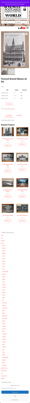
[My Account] (19, 28)
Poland (3, 323)
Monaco (3, 313)
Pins (2, 373)
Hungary (3, 292)
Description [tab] (9, 115)
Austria (3, 251)
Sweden (4, 347)
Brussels (13, 109)
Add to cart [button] (8, 145)
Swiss (3, 349)
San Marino (4, 334)
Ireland (3, 297)
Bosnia (3, 256)
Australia (3, 240)
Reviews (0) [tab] (19, 115)
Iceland (3, 295)
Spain (3, 344)
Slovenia (4, 342)
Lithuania (4, 305)
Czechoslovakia (5, 271)
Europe (2, 243)
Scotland (4, 336)
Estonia (3, 277)
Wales (3, 362)
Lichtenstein (4, 303)
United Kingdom (5, 357)
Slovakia (3, 339)
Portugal (3, 326)
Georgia (3, 284)
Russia (3, 331)
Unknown (4, 360)
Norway (3, 321)
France (3, 282)
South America (4, 376)
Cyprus (3, 266)
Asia (2, 238)
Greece (3, 290)
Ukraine (3, 355)
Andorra (3, 245)
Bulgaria (3, 261)
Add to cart (9, 104)
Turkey (3, 352)
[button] (26, 34)
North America (4, 370)
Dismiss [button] (22, 4)
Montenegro (4, 316)
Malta (3, 310)
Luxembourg (4, 308)
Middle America (4, 368)
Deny (15, 396)
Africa (2, 235)
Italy (3, 300)
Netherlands (4, 318)
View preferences (15, 399)
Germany (4, 287)
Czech (3, 269)
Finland (3, 279)
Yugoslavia (4, 365)
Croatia (3, 264)
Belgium (9, 109)
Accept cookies (15, 392)
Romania (4, 329)
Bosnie (3, 258)
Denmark (4, 274)
